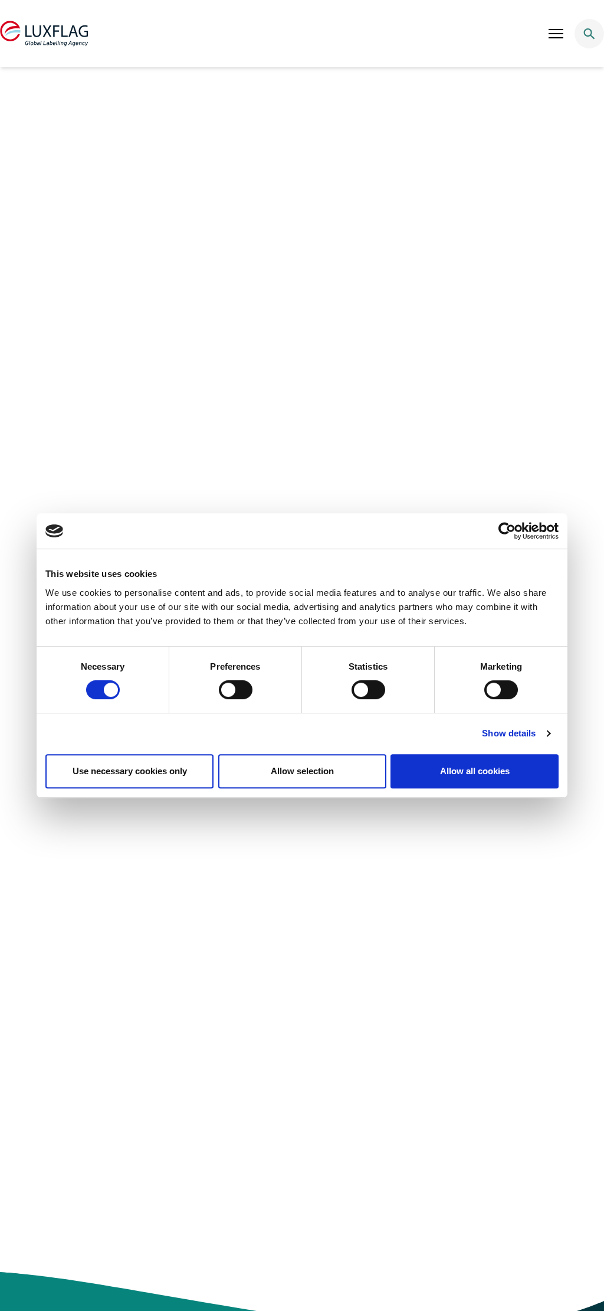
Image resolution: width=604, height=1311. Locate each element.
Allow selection (302, 771)
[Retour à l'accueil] (44, 34)
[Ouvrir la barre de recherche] (589, 33)
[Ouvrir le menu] (556, 34)
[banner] (302, 33)
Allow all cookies (475, 771)
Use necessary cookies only (130, 771)
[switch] (235, 689)
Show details (509, 733)
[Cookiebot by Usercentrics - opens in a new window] (507, 531)
